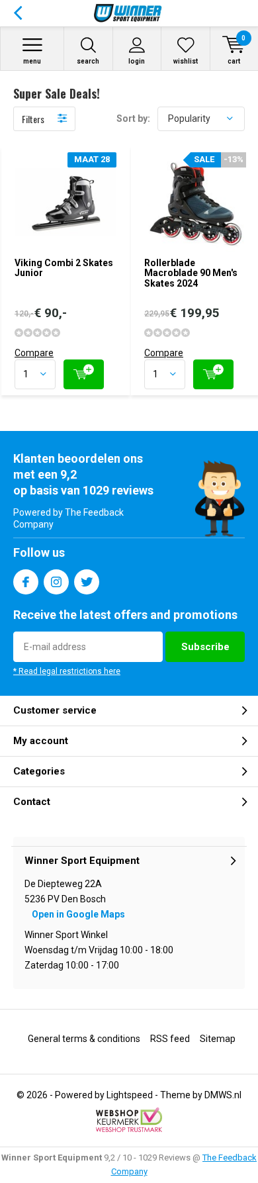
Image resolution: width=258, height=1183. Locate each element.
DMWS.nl (222, 1095)
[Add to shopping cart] (84, 374)
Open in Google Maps (78, 914)
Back (17, 13)
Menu (32, 61)
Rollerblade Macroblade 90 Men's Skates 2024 (190, 273)
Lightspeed (130, 1095)
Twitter (86, 581)
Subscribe (205, 647)
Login (136, 61)
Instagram (56, 581)
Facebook (25, 581)
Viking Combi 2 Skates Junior (64, 268)
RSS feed (170, 1038)
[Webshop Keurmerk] (129, 1120)
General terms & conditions (84, 1038)
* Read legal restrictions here (66, 671)
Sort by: (133, 118)
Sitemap (218, 1038)
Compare (34, 353)
